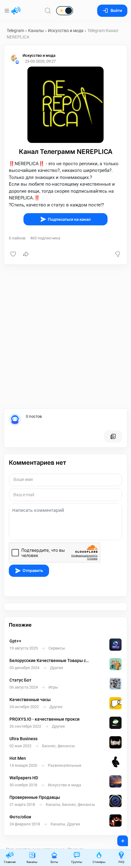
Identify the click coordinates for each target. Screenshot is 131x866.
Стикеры (99, 862)
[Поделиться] (25, 254)
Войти (116, 10)
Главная (10, 862)
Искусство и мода (65, 30)
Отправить (33, 570)
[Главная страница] (15, 10)
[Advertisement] (65, 336)
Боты (54, 862)
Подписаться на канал (69, 219)
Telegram (15, 30)
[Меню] (7, 11)
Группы (76, 862)
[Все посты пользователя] (113, 436)
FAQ (121, 862)
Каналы (36, 30)
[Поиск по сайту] (47, 10)
